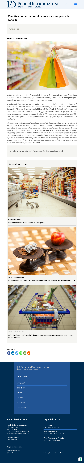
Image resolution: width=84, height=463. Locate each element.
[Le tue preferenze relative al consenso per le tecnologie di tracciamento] (80, 459)
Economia (21, 388)
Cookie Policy (60, 453)
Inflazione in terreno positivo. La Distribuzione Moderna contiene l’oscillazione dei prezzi (41, 280)
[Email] (24, 353)
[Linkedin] (12, 353)
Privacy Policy (49, 453)
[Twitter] (16, 353)
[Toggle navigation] (75, 4)
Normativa (21, 403)
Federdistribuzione (13, 451)
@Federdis (10, 453)
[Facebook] (8, 353)
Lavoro (20, 398)
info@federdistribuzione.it (21, 431)
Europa (20, 393)
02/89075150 (14, 427)
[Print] (28, 353)
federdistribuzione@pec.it (19, 434)
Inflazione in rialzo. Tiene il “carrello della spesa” (26, 223)
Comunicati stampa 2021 (17, 39)
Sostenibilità (22, 407)
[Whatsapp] (20, 353)
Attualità (21, 383)
